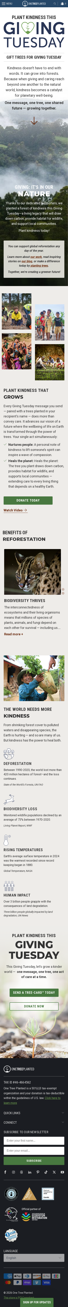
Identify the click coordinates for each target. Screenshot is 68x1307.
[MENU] (1, 3)
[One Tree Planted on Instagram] (13, 1172)
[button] (63, 585)
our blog (27, 261)
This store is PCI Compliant (19, 1297)
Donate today (28, 500)
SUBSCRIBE (34, 1160)
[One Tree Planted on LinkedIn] (29, 1172)
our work (36, 257)
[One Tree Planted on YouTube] (62, 1172)
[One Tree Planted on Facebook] (5, 1172)
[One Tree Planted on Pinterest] (38, 1172)
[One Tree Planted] (34, 3)
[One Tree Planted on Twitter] (54, 1172)
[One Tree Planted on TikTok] (46, 1172)
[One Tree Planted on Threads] (21, 1172)
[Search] (55, 3)
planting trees (39, 265)
